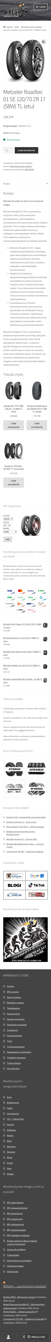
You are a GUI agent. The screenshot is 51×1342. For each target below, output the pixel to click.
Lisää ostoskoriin (26, 150)
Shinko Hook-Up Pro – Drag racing (21, 822)
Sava (9, 1168)
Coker (10, 1108)
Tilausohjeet (13, 1255)
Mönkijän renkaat (15, 1002)
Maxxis (10, 1135)
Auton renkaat (14, 997)
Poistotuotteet (14, 1035)
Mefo (9, 1141)
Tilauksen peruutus (16, 1057)
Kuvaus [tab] (6, 183)
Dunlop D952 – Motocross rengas (19, 1297)
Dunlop (10, 1124)
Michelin (11, 1151)
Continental (13, 1113)
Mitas (9, 1157)
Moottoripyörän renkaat (31, 27)
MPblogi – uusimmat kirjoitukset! (24, 1286)
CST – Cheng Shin (15, 1119)
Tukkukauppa (13, 1008)
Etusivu (10, 27)
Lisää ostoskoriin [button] (13, 425)
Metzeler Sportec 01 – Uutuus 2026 (21, 839)
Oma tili (8, 1337)
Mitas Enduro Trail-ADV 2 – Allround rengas (25, 826)
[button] (43, 42)
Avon (9, 1097)
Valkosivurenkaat (15, 1266)
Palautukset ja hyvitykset (19, 1052)
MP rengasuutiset (15, 1224)
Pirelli (10, 1163)
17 (23, 169)
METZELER (29, 169)
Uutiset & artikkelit (16, 1249)
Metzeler (11, 1146)
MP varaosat (13, 991)
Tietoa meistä (14, 1063)
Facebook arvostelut (17, 1024)
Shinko (10, 1173)
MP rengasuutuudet (16, 1230)
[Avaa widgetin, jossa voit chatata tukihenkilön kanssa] (36, 1337)
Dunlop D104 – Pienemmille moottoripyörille (25, 817)
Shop (17, 27)
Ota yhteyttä (13, 1068)
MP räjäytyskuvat (15, 1202)
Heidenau (11, 1130)
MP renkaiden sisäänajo (18, 1235)
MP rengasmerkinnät (17, 1208)
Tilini (9, 1041)
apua (21, 730)
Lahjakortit (12, 1030)
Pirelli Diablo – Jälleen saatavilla (19, 1311)
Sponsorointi (13, 1013)
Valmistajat (12, 1271)
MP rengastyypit (15, 1219)
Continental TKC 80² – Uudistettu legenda (24, 851)
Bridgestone (13, 1102)
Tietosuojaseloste (16, 1046)
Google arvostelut (16, 1019)
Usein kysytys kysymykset (19, 1260)
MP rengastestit (15, 1213)
